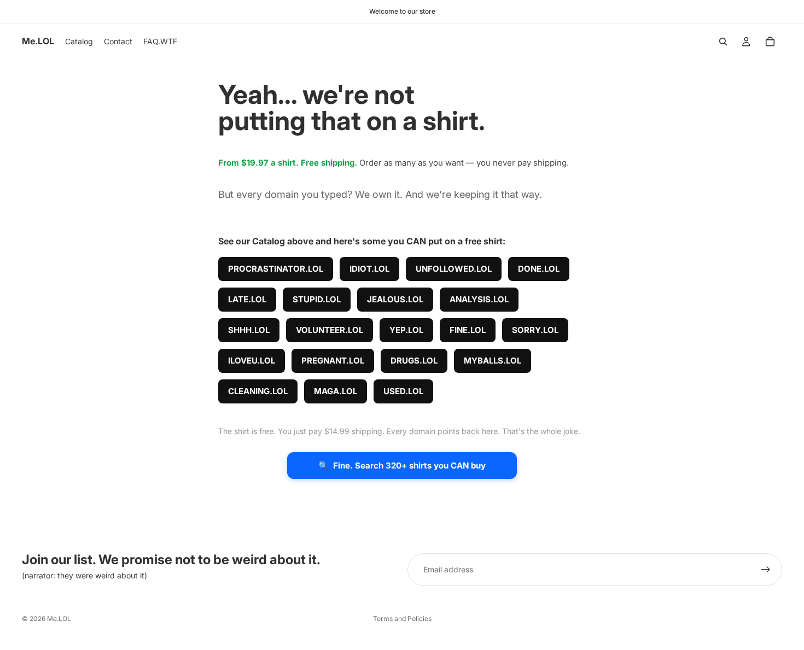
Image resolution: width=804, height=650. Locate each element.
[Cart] (770, 42)
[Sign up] (765, 569)
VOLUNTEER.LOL (329, 330)
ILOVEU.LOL (251, 360)
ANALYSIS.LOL (479, 299)
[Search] (723, 42)
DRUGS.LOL (414, 360)
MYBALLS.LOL (492, 360)
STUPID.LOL (317, 299)
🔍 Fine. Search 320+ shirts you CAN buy (402, 465)
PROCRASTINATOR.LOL (275, 268)
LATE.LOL (247, 299)
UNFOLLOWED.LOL (454, 268)
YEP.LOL (406, 330)
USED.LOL (403, 391)
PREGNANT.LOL (332, 360)
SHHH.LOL (249, 330)
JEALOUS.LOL (395, 299)
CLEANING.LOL (258, 391)
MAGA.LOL (335, 391)
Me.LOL (59, 618)
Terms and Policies (402, 618)
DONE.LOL (539, 268)
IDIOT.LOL (369, 268)
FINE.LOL (468, 330)
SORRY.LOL (535, 330)
